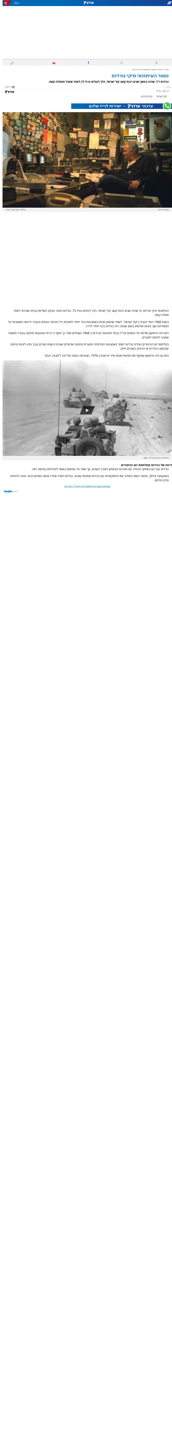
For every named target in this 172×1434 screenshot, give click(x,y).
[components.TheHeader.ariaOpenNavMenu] (145, 3)
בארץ (157, 70)
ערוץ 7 (163, 70)
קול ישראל (159, 96)
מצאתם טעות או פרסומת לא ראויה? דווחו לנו (85, 486)
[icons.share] (5, 3)
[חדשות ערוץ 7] (86, 3)
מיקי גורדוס (144, 96)
